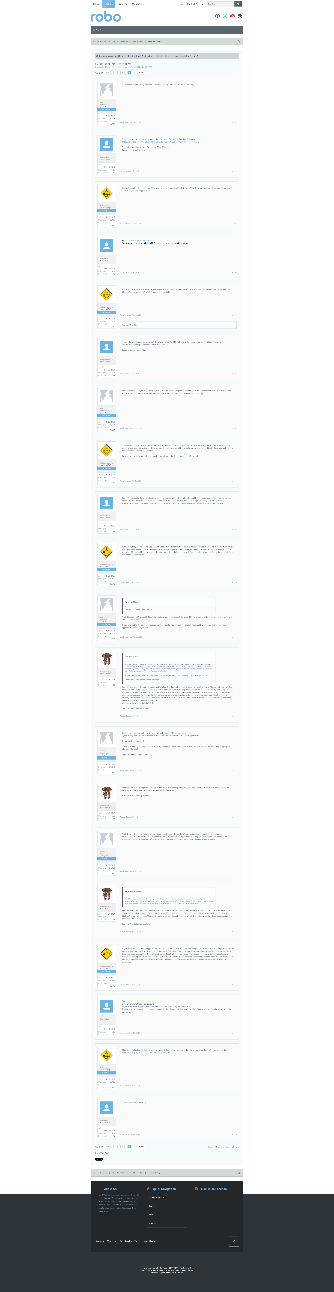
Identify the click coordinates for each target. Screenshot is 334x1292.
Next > (141, 73)
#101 (234, 122)
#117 (234, 984)
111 (113, 682)
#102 (234, 171)
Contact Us (114, 1241)
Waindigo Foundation (183, 1270)
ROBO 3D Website (157, 1197)
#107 (234, 428)
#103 (234, 223)
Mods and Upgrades (113, 67)
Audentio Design (175, 1272)
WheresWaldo (135, 67)
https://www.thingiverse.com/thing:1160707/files (153, 1053)
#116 (234, 932)
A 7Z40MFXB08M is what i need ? (139, 240)
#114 (234, 817)
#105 (234, 315)
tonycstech (105, 157)
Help (151, 1214)
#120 (234, 1134)
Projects (122, 3)
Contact (152, 1223)
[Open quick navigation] (239, 41)
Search (182, 56)
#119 (234, 1086)
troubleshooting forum (164, 56)
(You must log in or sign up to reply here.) (223, 1147)
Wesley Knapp (106, 672)
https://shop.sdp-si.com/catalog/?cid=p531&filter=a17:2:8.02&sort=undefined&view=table (160, 142)
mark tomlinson (104, 103)
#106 (234, 374)
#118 (234, 1033)
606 (113, 170)
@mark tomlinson (197, 552)
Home (96, 3)
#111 (234, 637)
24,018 (112, 119)
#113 (234, 771)
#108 (234, 481)
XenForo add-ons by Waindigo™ (154, 1270)
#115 (234, 872)
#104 (234, 272)
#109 (234, 530)
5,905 (112, 220)
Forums (109, 3)
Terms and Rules (145, 1241)
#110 (234, 582)
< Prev (106, 73)
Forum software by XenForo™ (167, 1268)
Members (137, 3)
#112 (234, 716)
